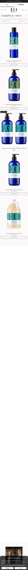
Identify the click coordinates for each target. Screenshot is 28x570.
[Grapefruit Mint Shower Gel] (14, 170)
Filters (5, 21)
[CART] (25, 10)
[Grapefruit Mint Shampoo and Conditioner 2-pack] (14, 129)
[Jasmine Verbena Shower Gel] (14, 85)
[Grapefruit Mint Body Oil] (14, 41)
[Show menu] (1, 10)
